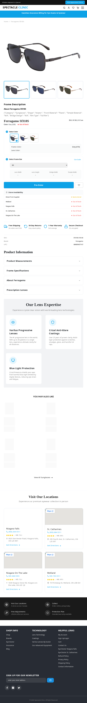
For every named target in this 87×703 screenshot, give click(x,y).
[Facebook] (7, 687)
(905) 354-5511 (14, 532)
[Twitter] (19, 687)
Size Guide (77, 160)
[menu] (82, 7)
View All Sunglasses (42, 477)
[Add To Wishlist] (79, 185)
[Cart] (78, 8)
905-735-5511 (55, 576)
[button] (75, 2)
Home (6, 21)
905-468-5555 (13, 576)
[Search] (64, 8)
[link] (9, 421)
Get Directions (12, 545)
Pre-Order (38, 185)
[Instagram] (13, 687)
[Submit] (50, 680)
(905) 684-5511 (55, 532)
